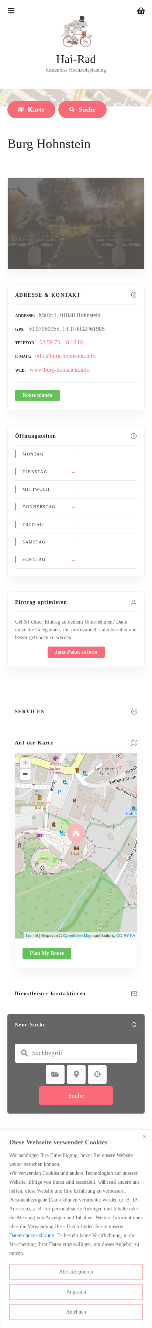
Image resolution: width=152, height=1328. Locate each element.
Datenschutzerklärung (31, 1235)
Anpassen (76, 1292)
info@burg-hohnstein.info (65, 356)
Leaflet (32, 935)
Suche (76, 1095)
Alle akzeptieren (76, 1272)
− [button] (25, 774)
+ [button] (25, 762)
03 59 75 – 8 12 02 (61, 342)
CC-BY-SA (125, 935)
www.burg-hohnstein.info (60, 369)
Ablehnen (76, 1312)
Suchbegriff (24, 1053)
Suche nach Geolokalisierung (97, 1074)
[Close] (144, 1136)
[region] (76, 1229)
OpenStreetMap (77, 935)
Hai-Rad (76, 59)
